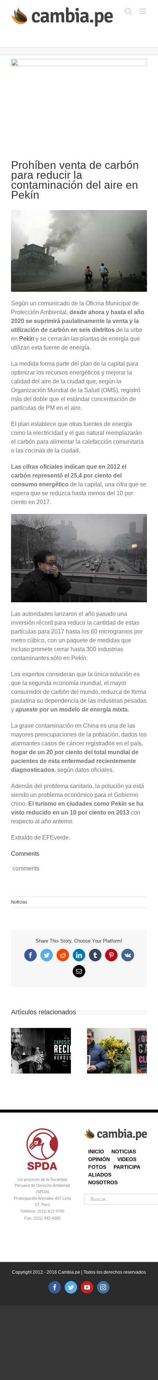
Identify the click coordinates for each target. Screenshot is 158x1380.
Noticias (19, 902)
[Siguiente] (141, 1050)
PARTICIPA (127, 1167)
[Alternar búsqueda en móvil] (128, 11)
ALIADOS (99, 1175)
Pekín (27, 339)
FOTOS (97, 1167)
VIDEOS (126, 1159)
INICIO (96, 1151)
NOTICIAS (123, 1151)
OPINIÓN (99, 1159)
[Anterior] (16, 1050)
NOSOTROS (103, 1182)
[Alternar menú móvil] (143, 11)
